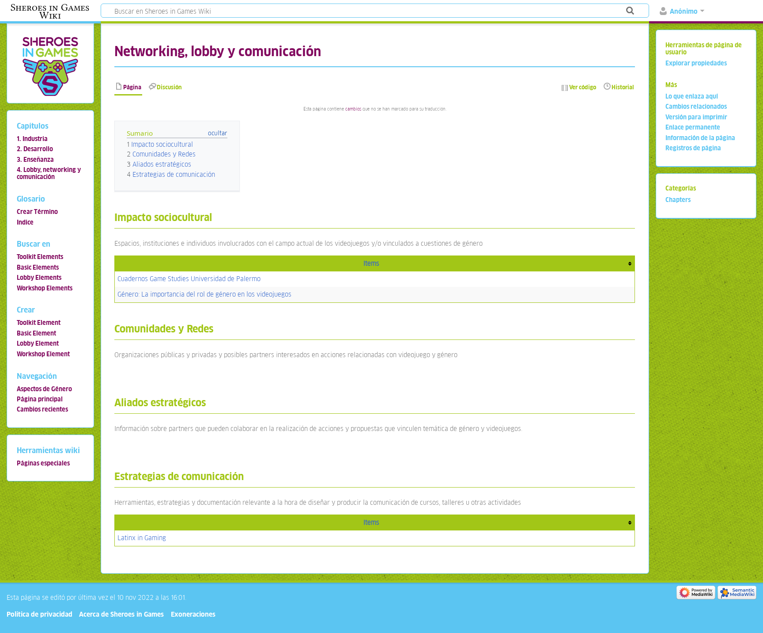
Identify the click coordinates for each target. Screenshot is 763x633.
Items (371, 263)
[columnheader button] (375, 263)
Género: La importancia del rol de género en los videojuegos (204, 294)
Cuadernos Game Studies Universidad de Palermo (189, 279)
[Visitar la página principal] (50, 66)
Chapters (678, 200)
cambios (353, 109)
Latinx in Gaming (141, 538)
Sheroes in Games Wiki (50, 11)
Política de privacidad (39, 614)
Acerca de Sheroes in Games (121, 614)
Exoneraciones (193, 614)
